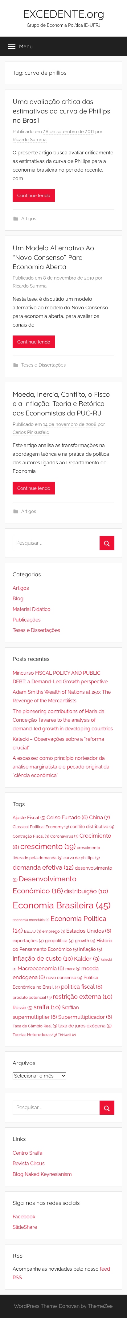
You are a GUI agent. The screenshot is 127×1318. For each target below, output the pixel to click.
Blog (18, 598)
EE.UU (32, 931)
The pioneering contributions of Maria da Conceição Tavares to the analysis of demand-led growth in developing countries (63, 720)
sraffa (47, 1007)
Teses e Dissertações (43, 365)
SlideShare (25, 1227)
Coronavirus (64, 836)
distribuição (86, 891)
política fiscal (81, 986)
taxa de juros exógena (85, 1026)
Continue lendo (33, 195)
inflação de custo (43, 958)
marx (72, 969)
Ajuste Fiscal (29, 817)
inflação (90, 949)
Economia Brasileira (62, 905)
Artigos (28, 218)
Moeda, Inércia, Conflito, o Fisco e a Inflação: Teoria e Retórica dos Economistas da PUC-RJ (61, 404)
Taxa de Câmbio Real (35, 1026)
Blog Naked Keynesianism (42, 1174)
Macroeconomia (41, 968)
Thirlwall (67, 1035)
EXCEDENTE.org (63, 14)
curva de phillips (81, 858)
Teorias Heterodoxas (35, 1034)
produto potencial (32, 997)
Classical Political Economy (41, 826)
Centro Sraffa (28, 1153)
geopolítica (59, 940)
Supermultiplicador (85, 1017)
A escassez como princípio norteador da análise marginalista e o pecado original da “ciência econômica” (61, 766)
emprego (53, 931)
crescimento (48, 846)
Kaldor (87, 958)
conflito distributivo (92, 826)
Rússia (22, 1007)
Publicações (27, 620)
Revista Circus (29, 1163)
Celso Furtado (67, 817)
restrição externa (82, 996)
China (99, 817)
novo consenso (64, 977)
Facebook (24, 1217)
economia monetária (31, 920)
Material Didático (32, 609)
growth (85, 940)
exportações (28, 940)
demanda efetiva (43, 867)
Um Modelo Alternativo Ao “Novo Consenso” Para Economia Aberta (53, 257)
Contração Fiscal (31, 836)
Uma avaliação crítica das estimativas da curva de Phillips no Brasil (61, 111)
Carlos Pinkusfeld (31, 432)
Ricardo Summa (30, 139)
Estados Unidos (88, 931)
